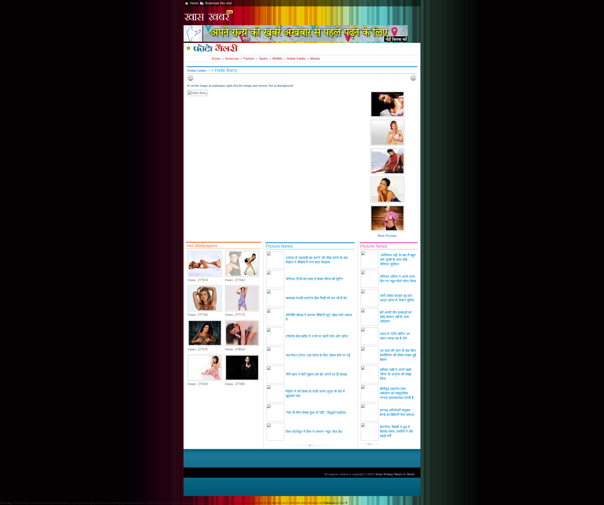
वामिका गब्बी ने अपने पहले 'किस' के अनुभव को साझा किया (395, 374)
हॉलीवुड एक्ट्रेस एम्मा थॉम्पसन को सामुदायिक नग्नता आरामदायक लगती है (396, 393)
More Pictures (387, 236)
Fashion (248, 58)
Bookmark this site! (218, 3)
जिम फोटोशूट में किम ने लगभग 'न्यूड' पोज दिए (314, 432)
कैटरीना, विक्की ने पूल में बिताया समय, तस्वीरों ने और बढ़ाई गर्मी (396, 431)
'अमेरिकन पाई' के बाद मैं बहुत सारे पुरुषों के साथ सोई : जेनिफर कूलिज (397, 259)
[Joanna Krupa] (205, 310)
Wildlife (277, 58)
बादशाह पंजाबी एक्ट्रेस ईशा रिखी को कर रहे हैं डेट (316, 298)
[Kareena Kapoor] (242, 380)
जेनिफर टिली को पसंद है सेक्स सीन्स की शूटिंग (314, 279)
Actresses (232, 58)
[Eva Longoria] (205, 380)
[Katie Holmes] (242, 345)
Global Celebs (296, 58)
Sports (263, 58)
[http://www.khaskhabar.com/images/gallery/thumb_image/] (190, 81)
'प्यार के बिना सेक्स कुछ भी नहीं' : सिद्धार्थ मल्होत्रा (316, 413)
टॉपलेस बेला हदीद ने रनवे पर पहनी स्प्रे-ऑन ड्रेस (317, 336)
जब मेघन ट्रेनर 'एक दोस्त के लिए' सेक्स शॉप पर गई (318, 355)
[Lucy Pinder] (205, 345)
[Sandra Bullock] (242, 276)
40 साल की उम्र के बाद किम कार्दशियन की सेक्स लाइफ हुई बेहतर (398, 355)
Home (194, 3)
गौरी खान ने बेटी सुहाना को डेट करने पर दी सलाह (316, 374)
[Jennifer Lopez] (242, 310)
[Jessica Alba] (205, 276)
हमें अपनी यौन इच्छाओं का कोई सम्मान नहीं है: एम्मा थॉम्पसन (395, 317)
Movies (315, 58)
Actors (216, 58)
